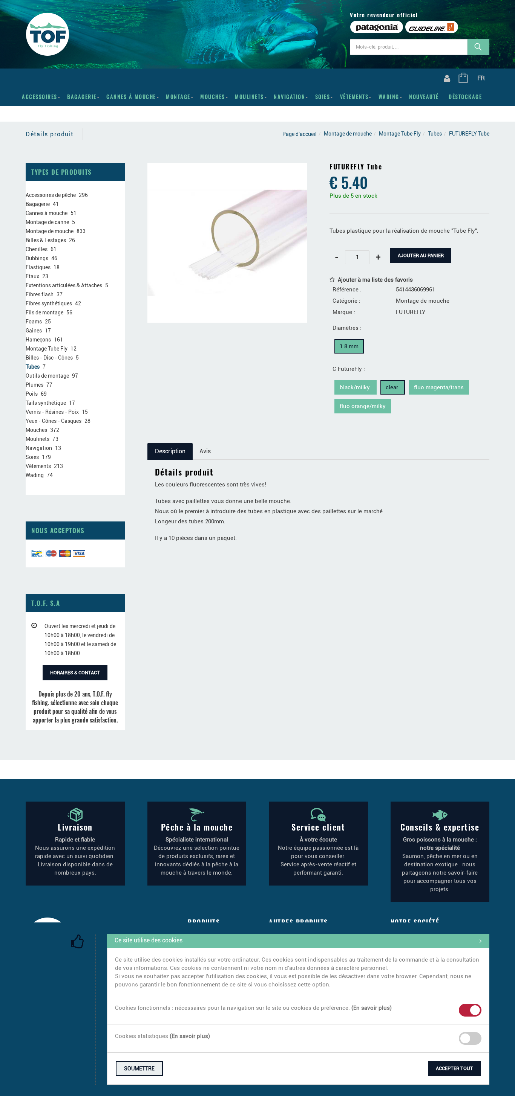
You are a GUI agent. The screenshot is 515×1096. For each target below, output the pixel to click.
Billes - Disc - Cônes (49, 358)
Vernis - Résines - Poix (52, 412)
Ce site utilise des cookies (148, 940)
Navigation (289, 97)
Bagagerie (82, 97)
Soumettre (139, 1069)
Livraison (75, 827)
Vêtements (354, 97)
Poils (32, 394)
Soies (322, 97)
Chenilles (37, 249)
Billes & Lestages (46, 240)
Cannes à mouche (131, 97)
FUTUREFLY (410, 312)
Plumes (34, 385)
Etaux (32, 276)
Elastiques (38, 267)
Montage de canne (47, 222)
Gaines (34, 331)
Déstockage (465, 97)
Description (170, 451)
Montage (178, 97)
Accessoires (39, 97)
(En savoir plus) (371, 1008)
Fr (481, 78)
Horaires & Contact (75, 672)
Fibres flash (40, 294)
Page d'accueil (299, 134)
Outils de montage (47, 376)
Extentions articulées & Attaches (64, 285)
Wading (389, 97)
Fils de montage (44, 312)
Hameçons (38, 340)
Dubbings (37, 258)
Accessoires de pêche (51, 195)
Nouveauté (424, 97)
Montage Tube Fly (400, 134)
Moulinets (249, 97)
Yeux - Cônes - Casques (53, 421)
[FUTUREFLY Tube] (227, 168)
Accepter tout (454, 1068)
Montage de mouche (348, 134)
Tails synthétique (46, 403)
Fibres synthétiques (49, 303)
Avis (205, 451)
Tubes (435, 134)
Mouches (212, 97)
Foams (34, 322)
